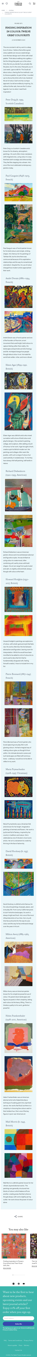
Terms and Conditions (15, 1340)
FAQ (5, 1340)
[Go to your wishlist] (7, 3)
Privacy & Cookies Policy (10, 1330)
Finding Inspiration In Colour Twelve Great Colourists (18, 13)
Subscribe (18, 1324)
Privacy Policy (28, 1340)
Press (20, 1345)
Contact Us (18, 1350)
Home (3, 10)
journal (11, 10)
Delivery (26, 1345)
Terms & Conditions (26, 1328)
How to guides (12, 1345)
